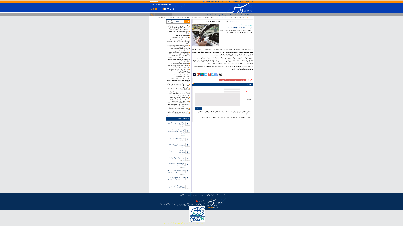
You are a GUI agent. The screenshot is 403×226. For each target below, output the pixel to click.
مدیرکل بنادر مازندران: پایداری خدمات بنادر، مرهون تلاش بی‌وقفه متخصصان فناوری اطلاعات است (179, 71)
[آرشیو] (172, 21)
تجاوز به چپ (235, 80)
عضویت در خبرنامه (210, 195)
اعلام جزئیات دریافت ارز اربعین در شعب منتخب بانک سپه (179, 88)
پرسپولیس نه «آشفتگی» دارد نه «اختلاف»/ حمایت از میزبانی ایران (177, 186)
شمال (177, 21)
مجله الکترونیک (233, 2)
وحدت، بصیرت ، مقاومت (182, 35)
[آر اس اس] (168, 21)
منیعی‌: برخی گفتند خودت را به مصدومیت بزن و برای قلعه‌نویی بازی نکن (176, 179)
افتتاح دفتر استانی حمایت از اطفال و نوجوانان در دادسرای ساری (180, 75)
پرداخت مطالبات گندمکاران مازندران (179, 63)
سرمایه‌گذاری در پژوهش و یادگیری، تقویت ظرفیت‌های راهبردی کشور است (178, 66)
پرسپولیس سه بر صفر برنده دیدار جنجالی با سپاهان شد (177, 164)
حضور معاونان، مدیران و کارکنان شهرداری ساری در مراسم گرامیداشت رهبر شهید (178, 84)
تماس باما (214, 2)
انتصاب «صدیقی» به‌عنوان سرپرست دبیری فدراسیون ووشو (176, 144)
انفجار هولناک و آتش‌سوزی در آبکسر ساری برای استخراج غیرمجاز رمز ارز (180, 98)
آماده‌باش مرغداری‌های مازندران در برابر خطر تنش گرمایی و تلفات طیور (179, 112)
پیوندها (219, 2)
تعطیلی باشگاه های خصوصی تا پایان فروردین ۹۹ (176, 151)
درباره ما (250, 2)
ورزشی (215, 15)
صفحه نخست (248, 15)
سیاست (241, 15)
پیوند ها (188, 195)
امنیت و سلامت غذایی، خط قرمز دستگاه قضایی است (179, 108)
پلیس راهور (223, 80)
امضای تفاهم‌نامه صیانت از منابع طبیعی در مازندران (178, 32)
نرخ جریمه (242, 80)
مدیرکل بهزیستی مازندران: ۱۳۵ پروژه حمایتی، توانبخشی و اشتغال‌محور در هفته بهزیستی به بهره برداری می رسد (179, 93)
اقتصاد (235, 15)
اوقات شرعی (244, 2)
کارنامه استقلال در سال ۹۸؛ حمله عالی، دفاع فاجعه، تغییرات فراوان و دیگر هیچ (176, 131)
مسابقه (239, 2)
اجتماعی (221, 15)
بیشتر (168, 115)
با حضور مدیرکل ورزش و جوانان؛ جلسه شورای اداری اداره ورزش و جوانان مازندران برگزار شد (178, 41)
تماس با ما (181, 195)
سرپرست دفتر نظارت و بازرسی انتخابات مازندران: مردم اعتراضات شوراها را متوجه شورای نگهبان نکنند (178, 59)
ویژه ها (187, 21)
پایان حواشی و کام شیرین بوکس (177, 138)
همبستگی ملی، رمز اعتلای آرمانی (180, 37)
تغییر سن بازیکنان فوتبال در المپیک (177, 158)
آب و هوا (209, 2)
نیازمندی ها (225, 2)
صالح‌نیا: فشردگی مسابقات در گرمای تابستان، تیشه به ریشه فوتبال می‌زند (176, 171)
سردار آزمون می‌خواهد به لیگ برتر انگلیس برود (176, 123)
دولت (228, 80)
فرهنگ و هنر (228, 15)
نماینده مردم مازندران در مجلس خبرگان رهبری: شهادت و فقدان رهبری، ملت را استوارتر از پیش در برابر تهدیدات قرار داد (179, 27)
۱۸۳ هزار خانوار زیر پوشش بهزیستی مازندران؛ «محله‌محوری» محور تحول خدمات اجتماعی (178, 80)
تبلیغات (201, 195)
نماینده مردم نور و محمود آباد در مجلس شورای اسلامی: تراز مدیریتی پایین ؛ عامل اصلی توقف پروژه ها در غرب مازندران (179, 53)
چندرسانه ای (208, 15)
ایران (182, 21)
